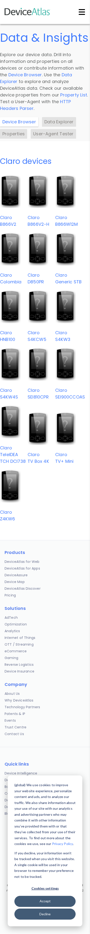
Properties (13, 134)
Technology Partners (22, 707)
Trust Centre (15, 727)
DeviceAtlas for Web (22, 561)
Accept (45, 901)
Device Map (15, 581)
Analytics (12, 631)
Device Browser (25, 75)
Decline (45, 914)
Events (10, 720)
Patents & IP (15, 713)
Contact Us (14, 734)
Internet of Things (20, 637)
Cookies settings (45, 888)
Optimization (16, 624)
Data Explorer (59, 122)
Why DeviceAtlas (19, 700)
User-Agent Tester (53, 134)
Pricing (10, 595)
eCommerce (16, 651)
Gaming (11, 657)
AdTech (11, 617)
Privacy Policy (62, 844)
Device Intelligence (21, 773)
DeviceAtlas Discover (23, 588)
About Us (12, 693)
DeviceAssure (16, 575)
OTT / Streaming (19, 644)
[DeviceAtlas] (27, 15)
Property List (73, 95)
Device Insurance (19, 671)
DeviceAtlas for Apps (22, 568)
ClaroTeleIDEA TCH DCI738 (13, 454)
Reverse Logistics (19, 664)
